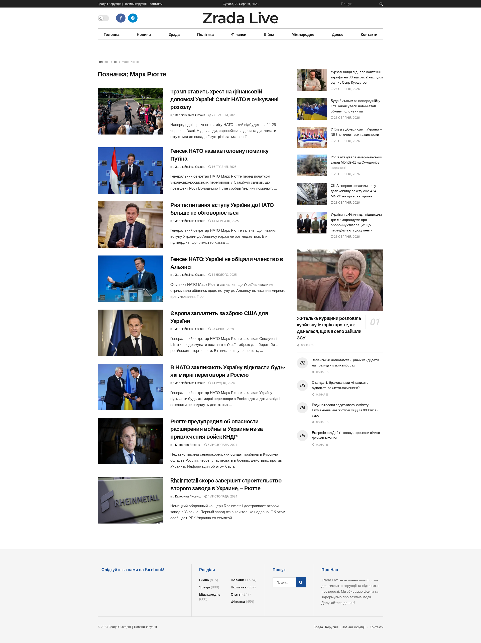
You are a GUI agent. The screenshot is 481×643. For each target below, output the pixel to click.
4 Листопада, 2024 (222, 496)
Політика (205, 34)
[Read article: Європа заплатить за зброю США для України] (130, 333)
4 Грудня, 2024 (223, 383)
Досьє (337, 34)
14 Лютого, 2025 (224, 275)
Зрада (174, 34)
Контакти (156, 4)
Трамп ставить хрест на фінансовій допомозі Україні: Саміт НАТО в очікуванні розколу (224, 99)
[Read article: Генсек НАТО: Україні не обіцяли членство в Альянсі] (130, 278)
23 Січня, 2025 (222, 329)
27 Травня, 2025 (223, 115)
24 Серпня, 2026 (346, 89)
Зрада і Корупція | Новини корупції (122, 4)
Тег (115, 62)
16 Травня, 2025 (223, 167)
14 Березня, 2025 (225, 221)
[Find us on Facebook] (121, 18)
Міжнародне (303, 34)
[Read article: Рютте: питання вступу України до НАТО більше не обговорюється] (130, 224)
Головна (111, 34)
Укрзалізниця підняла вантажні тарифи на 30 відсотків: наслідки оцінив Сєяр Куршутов (357, 77)
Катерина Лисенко (188, 445)
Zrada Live (240, 18)
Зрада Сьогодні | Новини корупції (133, 627)
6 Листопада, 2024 (222, 445)
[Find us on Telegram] (133, 18)
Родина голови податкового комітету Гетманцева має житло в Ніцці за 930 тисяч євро (345, 410)
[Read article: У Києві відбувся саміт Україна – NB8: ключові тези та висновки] (312, 137)
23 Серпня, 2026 (346, 117)
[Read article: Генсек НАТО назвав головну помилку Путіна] (130, 170)
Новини (144, 34)
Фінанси (238, 34)
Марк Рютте (130, 62)
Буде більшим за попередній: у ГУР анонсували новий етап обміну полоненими (355, 106)
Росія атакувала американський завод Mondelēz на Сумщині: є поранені (356, 162)
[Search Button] (380, 4)
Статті (236, 594)
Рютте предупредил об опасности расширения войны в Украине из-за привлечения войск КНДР (216, 429)
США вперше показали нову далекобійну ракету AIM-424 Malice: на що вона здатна (353, 191)
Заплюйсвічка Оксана (190, 115)
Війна (269, 34)
